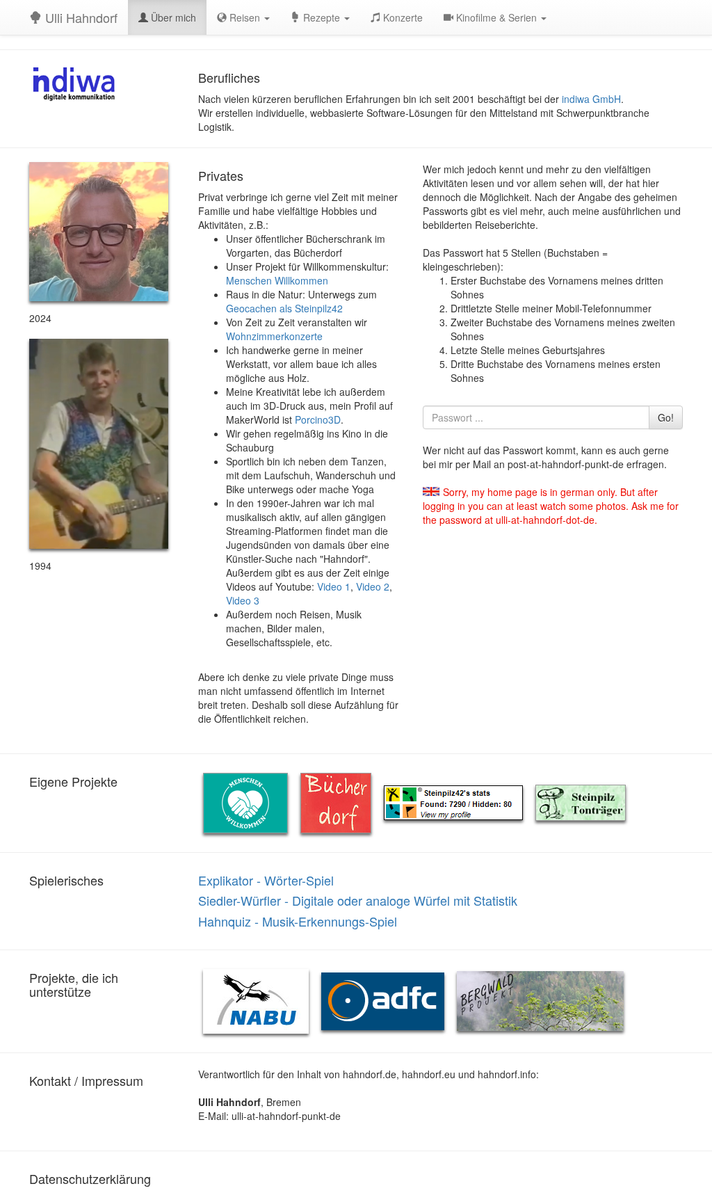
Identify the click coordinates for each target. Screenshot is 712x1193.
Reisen (245, 17)
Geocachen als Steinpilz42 (284, 308)
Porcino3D (318, 419)
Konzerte (401, 17)
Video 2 (372, 586)
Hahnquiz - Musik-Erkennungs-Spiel (297, 921)
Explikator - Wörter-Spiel (266, 880)
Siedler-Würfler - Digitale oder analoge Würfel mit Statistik (357, 900)
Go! (666, 417)
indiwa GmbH (591, 99)
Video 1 (333, 586)
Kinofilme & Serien (496, 17)
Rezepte (321, 17)
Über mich (172, 17)
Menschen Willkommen (277, 280)
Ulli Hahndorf (80, 17)
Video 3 (242, 600)
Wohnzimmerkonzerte (274, 336)
